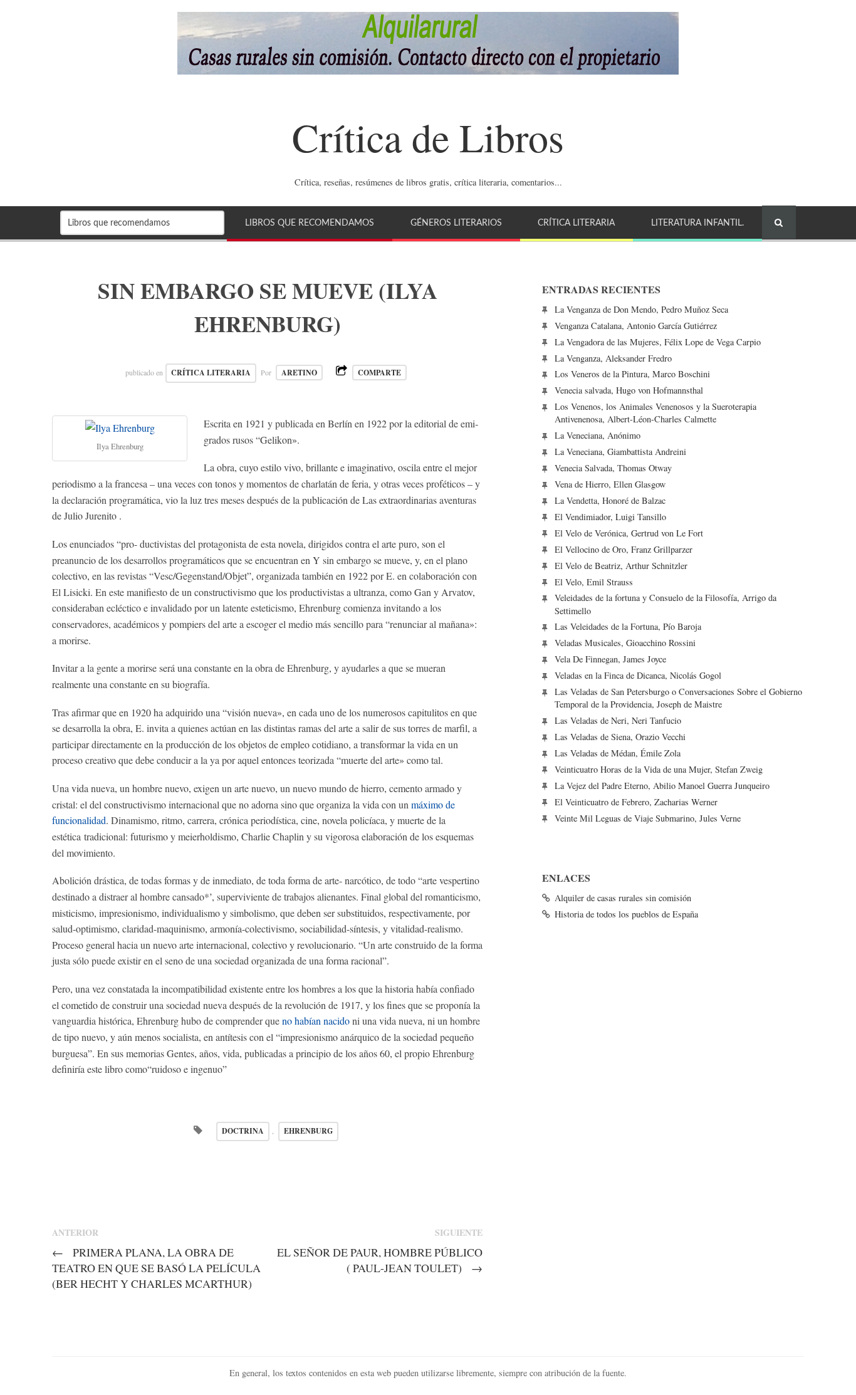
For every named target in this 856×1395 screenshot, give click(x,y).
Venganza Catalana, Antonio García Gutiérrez (636, 326)
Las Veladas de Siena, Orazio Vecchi (620, 737)
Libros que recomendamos (309, 222)
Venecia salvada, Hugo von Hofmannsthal (629, 390)
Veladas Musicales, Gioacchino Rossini (625, 643)
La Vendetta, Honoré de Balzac (610, 500)
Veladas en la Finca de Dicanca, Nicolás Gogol (638, 675)
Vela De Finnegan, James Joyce (610, 659)
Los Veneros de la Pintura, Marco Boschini (632, 374)
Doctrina (243, 1131)
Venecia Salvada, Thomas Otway (613, 468)
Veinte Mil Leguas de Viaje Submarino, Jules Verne (648, 818)
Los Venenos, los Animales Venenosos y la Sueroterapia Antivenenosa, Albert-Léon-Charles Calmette (655, 412)
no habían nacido (317, 1020)
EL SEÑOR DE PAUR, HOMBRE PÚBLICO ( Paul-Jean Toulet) (380, 1260)
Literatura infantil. (697, 222)
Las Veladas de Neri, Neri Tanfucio (618, 720)
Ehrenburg (308, 1131)
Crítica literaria (576, 222)
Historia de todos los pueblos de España (626, 914)
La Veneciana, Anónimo (597, 435)
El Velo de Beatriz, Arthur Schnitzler (621, 566)
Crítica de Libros (428, 137)
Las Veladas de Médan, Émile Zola (618, 753)
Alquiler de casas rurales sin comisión (623, 898)
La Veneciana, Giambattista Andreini (620, 451)
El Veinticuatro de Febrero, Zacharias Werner (636, 802)
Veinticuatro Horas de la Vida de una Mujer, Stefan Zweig (659, 769)
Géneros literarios (456, 222)
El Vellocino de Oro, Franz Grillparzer (623, 549)
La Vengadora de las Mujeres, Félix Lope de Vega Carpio (658, 342)
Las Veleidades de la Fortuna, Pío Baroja (628, 626)
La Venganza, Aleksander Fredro (613, 358)
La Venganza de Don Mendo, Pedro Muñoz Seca (641, 309)
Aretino (299, 372)
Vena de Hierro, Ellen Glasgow (610, 484)
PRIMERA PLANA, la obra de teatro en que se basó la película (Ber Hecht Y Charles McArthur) (156, 1268)
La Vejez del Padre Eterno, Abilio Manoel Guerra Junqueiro (662, 786)
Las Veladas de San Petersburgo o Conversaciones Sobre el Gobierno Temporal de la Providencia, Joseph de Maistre (678, 698)
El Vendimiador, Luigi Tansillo (610, 517)
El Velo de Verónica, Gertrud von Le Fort (629, 533)
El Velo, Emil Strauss (594, 582)
